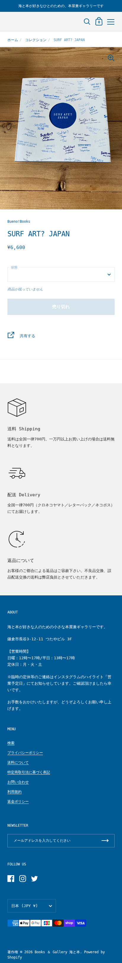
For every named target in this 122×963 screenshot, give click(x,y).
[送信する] (105, 840)
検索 (11, 743)
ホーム (12, 40)
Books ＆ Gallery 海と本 (57, 952)
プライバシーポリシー (25, 753)
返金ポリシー (18, 801)
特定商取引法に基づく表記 (28, 772)
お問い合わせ (18, 782)
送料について (18, 762)
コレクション (35, 40)
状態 (14, 267)
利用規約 (14, 792)
